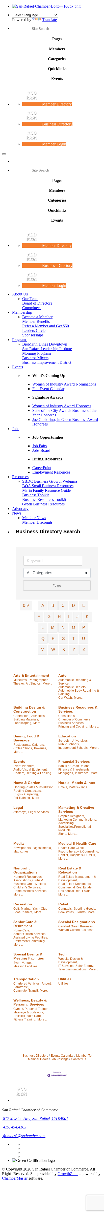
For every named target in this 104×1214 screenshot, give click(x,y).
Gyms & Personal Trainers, (31, 1009)
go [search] (59, 585)
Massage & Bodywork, (28, 1012)
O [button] (73, 627)
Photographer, (38, 680)
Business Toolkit (35, 495)
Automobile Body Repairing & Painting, (78, 692)
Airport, (46, 983)
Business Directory (35, 1055)
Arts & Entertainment (31, 675)
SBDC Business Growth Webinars (49, 481)
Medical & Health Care (77, 843)
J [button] (77, 616)
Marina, (26, 908)
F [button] (39, 616)
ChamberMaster (15, 1178)
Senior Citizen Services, (29, 934)
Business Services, (71, 723)
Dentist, (63, 855)
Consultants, (66, 716)
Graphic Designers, (71, 816)
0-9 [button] (26, 605)
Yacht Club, (40, 908)
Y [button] (73, 649)
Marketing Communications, (77, 819)
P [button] (83, 627)
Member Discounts (37, 522)
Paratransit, (21, 987)
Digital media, (42, 848)
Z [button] (84, 649)
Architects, (38, 716)
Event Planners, (24, 766)
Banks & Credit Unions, (74, 766)
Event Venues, (23, 963)
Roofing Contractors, (27, 791)
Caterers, (38, 745)
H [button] (59, 616)
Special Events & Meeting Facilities (28, 956)
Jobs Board (41, 450)
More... (47, 683)
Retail (63, 904)
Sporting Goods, (85, 908)
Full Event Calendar (48, 389)
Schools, (64, 740)
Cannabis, (65, 908)
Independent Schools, (73, 748)
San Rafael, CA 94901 (35, 1118)
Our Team (30, 298)
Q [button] (42, 638)
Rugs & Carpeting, (26, 794)
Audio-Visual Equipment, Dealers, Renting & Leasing (32, 771)
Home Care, (21, 930)
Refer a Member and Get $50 (45, 326)
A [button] (42, 605)
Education (67, 736)
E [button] (83, 605)
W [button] (53, 649)
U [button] (83, 638)
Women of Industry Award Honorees (61, 406)
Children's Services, (27, 887)
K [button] (87, 616)
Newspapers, (22, 848)
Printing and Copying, (73, 726)
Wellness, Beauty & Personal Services (30, 1002)
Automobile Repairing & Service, (74, 681)
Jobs (15, 429)
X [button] (63, 649)
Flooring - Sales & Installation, (33, 787)
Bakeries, (40, 748)
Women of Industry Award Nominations (64, 384)
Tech (62, 954)
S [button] (63, 638)
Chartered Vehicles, (26, 983)
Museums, (20, 680)
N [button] (63, 627)
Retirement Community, (29, 941)
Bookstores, (66, 912)
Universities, (79, 740)
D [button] (73, 605)
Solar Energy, (84, 966)
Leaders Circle (33, 330)
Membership (22, 312)
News (16, 513)
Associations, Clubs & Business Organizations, (30, 882)
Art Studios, (33, 683)
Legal (18, 807)
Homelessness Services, (30, 891)
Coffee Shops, (23, 748)
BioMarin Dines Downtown (44, 344)
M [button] (52, 627)
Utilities (64, 979)
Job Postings (59, 1059)
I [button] (68, 616)
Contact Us (78, 1059)
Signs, (62, 834)
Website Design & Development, (70, 960)
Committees (31, 308)
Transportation (26, 979)
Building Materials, (26, 719)
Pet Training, (22, 798)
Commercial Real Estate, (75, 887)
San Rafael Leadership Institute (47, 349)
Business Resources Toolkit (44, 499)
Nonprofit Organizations (25, 870)
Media (18, 843)
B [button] (52, 605)
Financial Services (74, 761)
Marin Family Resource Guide (46, 490)
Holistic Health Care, (27, 1016)
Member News (34, 518)
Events (17, 367)
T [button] (73, 638)
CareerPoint (41, 467)
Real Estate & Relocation (69, 870)
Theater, (18, 683)
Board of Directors (37, 303)
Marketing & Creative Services (76, 809)
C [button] (63, 605)
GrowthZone (68, 1174)
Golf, (16, 908)
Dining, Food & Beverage (26, 738)
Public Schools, (69, 744)
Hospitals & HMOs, (83, 855)
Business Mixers (35, 358)
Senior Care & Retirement (25, 924)
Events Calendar (62, 1055)
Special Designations (76, 922)
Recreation (22, 904)
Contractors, (21, 716)
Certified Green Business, (75, 926)
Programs (19, 339)
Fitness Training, (24, 1019)
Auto (62, 675)
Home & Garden (26, 783)
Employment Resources (51, 472)
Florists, (81, 912)
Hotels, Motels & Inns (76, 783)
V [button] (42, 649)
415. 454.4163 (14, 1127)
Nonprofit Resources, (27, 877)
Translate (49, 19)
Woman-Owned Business (75, 930)
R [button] (53, 638)
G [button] (48, 616)
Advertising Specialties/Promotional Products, (74, 826)
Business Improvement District (46, 362)
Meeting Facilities (25, 966)
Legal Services (38, 812)
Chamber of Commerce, (74, 719)
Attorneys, (20, 812)
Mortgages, (66, 773)
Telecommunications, (72, 969)
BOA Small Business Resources (47, 486)
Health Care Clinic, (71, 848)
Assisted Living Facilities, (30, 937)
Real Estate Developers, (75, 884)
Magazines (21, 851)
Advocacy (20, 508)
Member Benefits (36, 321)
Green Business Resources (43, 504)
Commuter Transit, (26, 990)
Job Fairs (39, 446)
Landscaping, (22, 723)
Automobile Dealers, (72, 687)
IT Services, (66, 966)
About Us (20, 294)
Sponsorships (32, 335)
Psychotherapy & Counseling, (78, 851)
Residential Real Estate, (74, 891)
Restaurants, (22, 745)
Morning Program (36, 353)
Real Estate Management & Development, (77, 878)
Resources (20, 477)
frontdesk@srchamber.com (23, 1136)
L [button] (42, 627)
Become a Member (37, 317)
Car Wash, (65, 697)
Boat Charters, (23, 912)
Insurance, (82, 773)
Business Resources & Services (77, 709)
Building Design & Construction (29, 709)
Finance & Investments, (74, 769)
